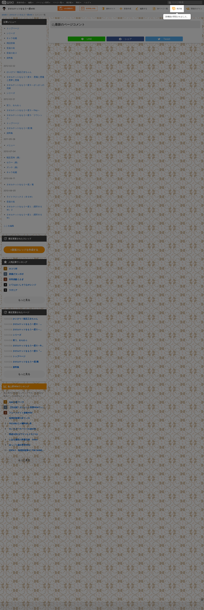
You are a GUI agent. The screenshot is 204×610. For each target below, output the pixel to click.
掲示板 (179, 8)
